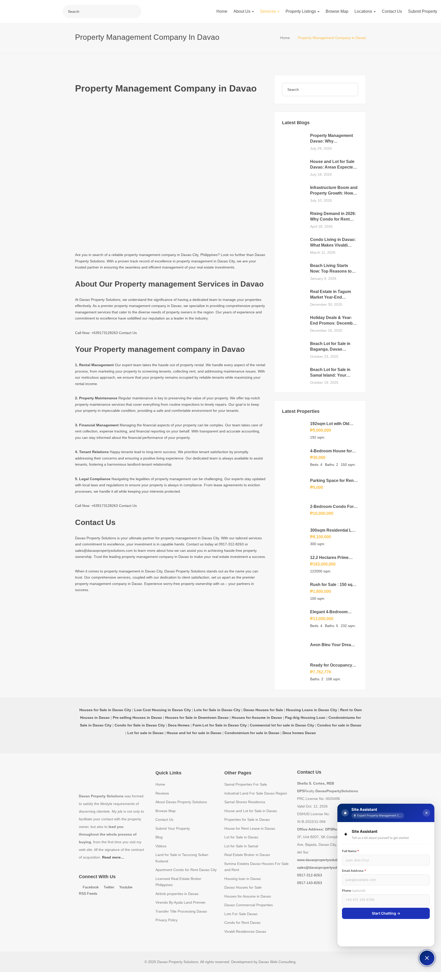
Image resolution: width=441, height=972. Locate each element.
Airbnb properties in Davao (177, 894)
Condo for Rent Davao (242, 922)
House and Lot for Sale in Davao (250, 811)
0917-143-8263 (309, 883)
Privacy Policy (166, 920)
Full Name (350, 851)
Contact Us (392, 11)
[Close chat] (426, 813)
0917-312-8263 (232, 544)
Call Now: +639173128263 (96, 333)
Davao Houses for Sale (243, 887)
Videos (160, 846)
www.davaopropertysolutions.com (324, 860)
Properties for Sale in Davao (247, 819)
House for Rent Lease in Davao (249, 828)
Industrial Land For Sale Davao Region (255, 793)
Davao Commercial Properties (248, 905)
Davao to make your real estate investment (213, 557)
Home (221, 11)
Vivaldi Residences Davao (245, 931)
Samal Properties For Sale (245, 784)
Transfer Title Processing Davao (181, 911)
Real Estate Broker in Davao (247, 855)
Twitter (108, 887)
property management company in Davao (147, 306)
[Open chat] (427, 958)
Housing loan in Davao (242, 879)
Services (268, 11)
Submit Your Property (172, 828)
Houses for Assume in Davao (247, 896)
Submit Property (422, 11)
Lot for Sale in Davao (241, 837)
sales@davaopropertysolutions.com (104, 550)
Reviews (162, 793)
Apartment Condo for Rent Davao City (186, 870)
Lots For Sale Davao (241, 914)
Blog (159, 837)
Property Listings (301, 11)
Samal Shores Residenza (244, 802)
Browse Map (337, 11)
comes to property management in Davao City (125, 571)
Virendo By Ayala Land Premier (180, 902)
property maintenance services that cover (108, 404)
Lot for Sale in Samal (241, 846)
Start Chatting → (386, 913)
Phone (353, 890)
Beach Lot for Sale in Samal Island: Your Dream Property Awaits (332, 375)
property (186, 365)
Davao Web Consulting (277, 962)
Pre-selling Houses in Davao (137, 717)
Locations (363, 11)
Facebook (90, 887)
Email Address (354, 871)
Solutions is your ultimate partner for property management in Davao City (160, 538)
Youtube (125, 887)
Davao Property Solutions (99, 300)
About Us (242, 11)
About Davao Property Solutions (181, 802)
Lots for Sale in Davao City (217, 710)
